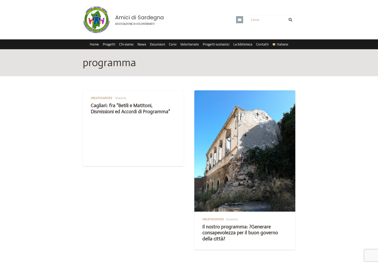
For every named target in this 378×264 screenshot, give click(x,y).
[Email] (239, 19)
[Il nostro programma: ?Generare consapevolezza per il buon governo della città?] (244, 151)
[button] (290, 44)
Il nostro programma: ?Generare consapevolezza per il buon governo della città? (240, 233)
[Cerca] (290, 20)
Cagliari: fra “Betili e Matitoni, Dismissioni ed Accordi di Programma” (130, 108)
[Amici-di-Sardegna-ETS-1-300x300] (96, 19)
